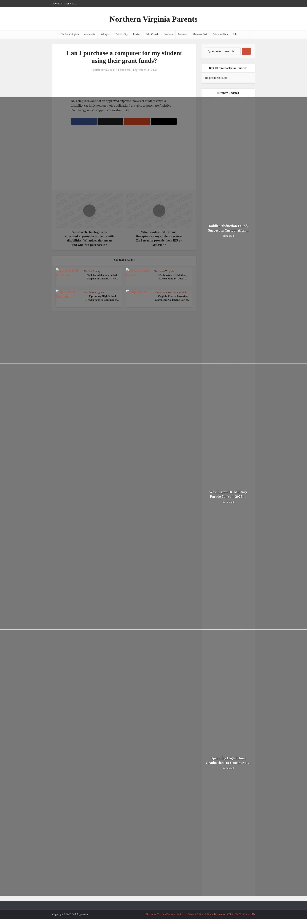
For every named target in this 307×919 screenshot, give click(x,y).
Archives (181, 914)
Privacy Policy (195, 914)
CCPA (230, 914)
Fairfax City (121, 34)
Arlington (105, 34)
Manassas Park (200, 34)
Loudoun (168, 34)
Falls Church (152, 34)
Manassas (182, 34)
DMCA (238, 914)
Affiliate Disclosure (215, 914)
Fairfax (136, 34)
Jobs (235, 34)
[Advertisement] (124, 85)
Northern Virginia (70, 34)
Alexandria (89, 34)
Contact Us (70, 3)
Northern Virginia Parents (153, 19)
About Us (57, 3)
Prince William (220, 34)
